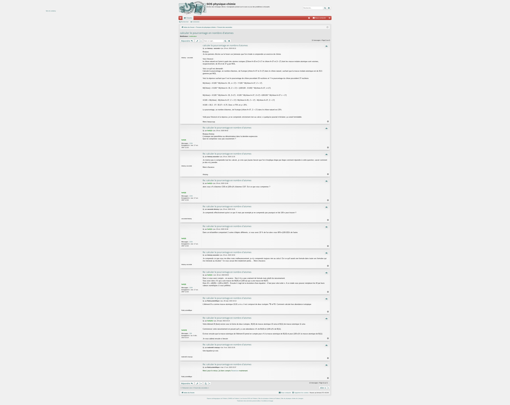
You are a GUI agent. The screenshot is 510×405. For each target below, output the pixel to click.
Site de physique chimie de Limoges (292, 398)
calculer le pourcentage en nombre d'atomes (206, 33)
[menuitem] (309, 18)
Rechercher (185, 22)
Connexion (195, 22)
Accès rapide (181, 18)
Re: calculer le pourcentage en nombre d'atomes (227, 127)
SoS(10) (184, 330)
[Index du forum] (192, 8)
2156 (191, 143)
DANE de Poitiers (233, 398)
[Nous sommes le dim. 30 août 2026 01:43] (327, 27)
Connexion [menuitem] (330, 18)
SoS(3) (183, 140)
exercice (235, 371)
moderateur (193, 36)
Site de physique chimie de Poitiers (269, 398)
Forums (189, 18)
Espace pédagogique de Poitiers (217, 398)
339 (190, 333)
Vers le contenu (51, 11)
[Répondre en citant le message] (326, 46)
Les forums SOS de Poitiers (248, 398)
